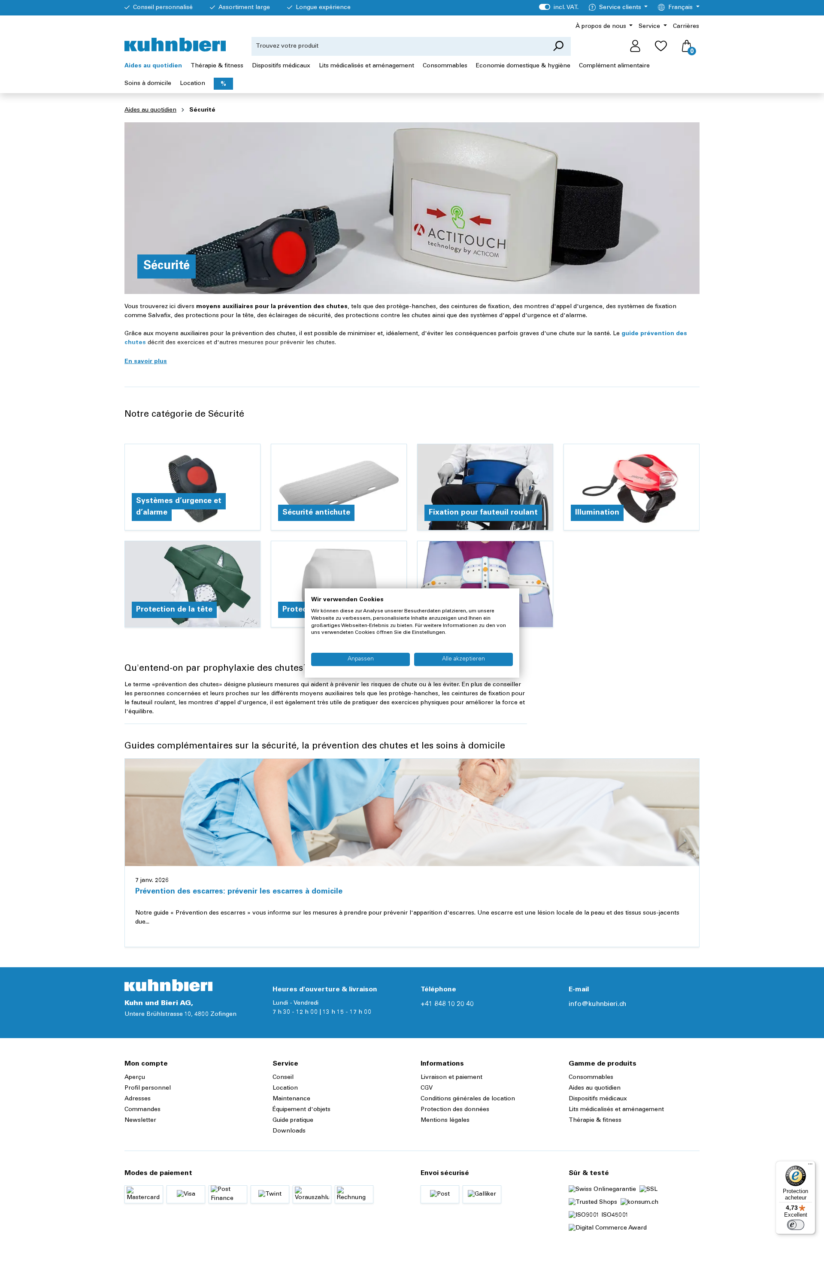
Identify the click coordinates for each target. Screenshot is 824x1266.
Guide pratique (293, 1121)
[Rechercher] (558, 46)
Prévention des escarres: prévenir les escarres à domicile (238, 892)
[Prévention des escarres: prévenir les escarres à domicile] (412, 812)
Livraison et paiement (451, 1078)
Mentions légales (445, 1121)
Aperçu (134, 1078)
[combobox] (398, 46)
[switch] (795, 1225)
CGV (427, 1088)
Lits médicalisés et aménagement (616, 1110)
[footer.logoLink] (168, 985)
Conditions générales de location (468, 1099)
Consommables (591, 1078)
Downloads (289, 1131)
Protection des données (455, 1110)
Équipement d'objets (301, 1110)
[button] (145, 361)
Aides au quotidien (595, 1088)
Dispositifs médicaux (598, 1099)
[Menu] (810, 1166)
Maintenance (291, 1099)
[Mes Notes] (661, 46)
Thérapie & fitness (595, 1121)
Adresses (137, 1099)
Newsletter (140, 1121)
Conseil (283, 1078)
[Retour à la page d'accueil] (175, 44)
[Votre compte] (635, 46)
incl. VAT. (559, 8)
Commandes (142, 1110)
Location (285, 1088)
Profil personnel (147, 1088)
